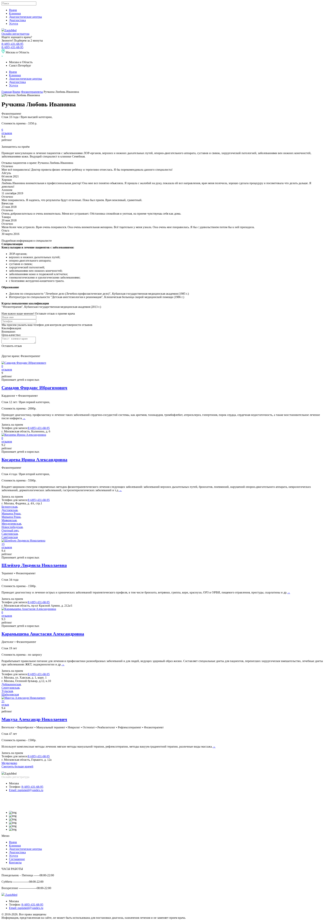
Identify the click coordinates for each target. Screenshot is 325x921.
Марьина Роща (11, 513)
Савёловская (10, 537)
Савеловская (10, 533)
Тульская (7, 691)
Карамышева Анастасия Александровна (43, 633)
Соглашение (17, 859)
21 (3, 701)
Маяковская (9, 520)
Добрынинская (11, 684)
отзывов (7, 133)
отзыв (5, 704)
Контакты (15, 862)
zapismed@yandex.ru (26, 790)
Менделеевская (11, 523)
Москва (14, 783)
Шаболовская (10, 694)
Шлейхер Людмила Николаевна (34, 565)
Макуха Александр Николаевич (34, 719)
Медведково (9, 763)
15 (3, 544)
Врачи (13, 10)
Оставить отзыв (12, 345)
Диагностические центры (25, 16)
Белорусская (9, 506)
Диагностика (17, 20)
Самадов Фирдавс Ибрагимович (34, 387)
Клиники (15, 13)
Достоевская (9, 510)
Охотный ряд (10, 530)
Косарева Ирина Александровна (34, 459)
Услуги (13, 23)
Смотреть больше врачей (17, 766)
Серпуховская (10, 687)
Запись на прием (12, 424)
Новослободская (12, 527)
